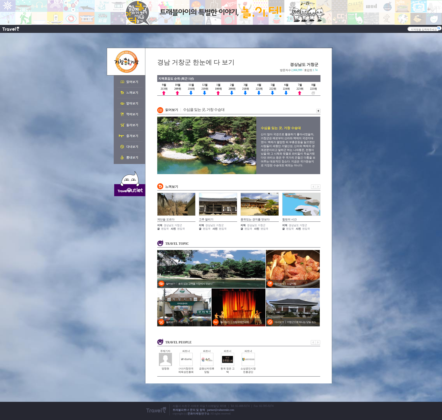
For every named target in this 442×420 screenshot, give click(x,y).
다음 (318, 186)
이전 (313, 186)
